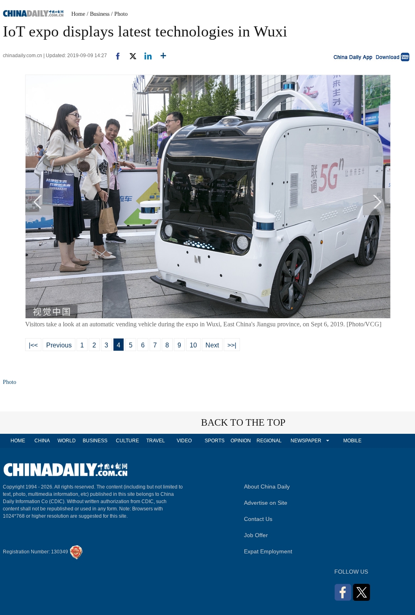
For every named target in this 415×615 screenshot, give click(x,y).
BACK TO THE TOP (243, 422)
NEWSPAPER (306, 441)
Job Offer (256, 535)
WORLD (67, 441)
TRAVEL (155, 441)
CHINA (42, 441)
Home (78, 14)
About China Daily (267, 486)
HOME (18, 441)
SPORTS (215, 441)
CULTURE (127, 441)
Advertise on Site (265, 502)
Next (212, 345)
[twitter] (129, 55)
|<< (33, 345)
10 (193, 345)
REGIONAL (269, 441)
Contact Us (258, 519)
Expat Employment (268, 551)
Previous (59, 345)
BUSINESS (95, 441)
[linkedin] (145, 55)
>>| (231, 345)
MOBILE (352, 441)
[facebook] (114, 55)
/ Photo (119, 14)
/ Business (98, 14)
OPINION (241, 441)
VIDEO (184, 441)
